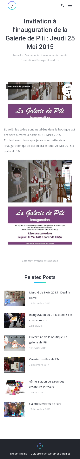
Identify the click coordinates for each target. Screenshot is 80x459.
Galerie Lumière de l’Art (45, 359)
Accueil (17, 55)
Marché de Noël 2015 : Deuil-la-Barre (50, 295)
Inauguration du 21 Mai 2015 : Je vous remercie (50, 317)
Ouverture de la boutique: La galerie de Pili (48, 339)
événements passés (55, 55)
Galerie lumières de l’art (45, 404)
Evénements (32, 55)
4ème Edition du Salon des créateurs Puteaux (46, 384)
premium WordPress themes (53, 453)
